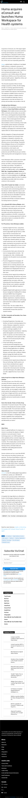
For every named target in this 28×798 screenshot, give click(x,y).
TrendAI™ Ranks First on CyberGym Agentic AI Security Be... (17, 675)
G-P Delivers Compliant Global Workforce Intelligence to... (16, 690)
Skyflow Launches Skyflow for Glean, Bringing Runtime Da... (17, 698)
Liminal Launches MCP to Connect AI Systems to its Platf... (17, 646)
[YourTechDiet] (9, 2)
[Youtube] (2, 793)
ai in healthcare (9, 536)
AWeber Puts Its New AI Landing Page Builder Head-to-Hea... (17, 683)
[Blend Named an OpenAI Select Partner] (6, 653)
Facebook (5, 784)
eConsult (3, 473)
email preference (7, 579)
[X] (2, 790)
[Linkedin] (2, 787)
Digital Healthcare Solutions (18, 536)
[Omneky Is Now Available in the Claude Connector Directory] (6, 661)
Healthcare (12, 538)
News (2, 28)
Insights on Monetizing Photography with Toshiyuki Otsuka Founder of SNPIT (13, 529)
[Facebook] (2, 784)
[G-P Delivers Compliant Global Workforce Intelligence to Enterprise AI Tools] (6, 690)
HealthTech (7, 28)
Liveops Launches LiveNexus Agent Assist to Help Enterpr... (17, 638)
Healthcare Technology (6, 540)
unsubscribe (15, 579)
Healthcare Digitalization (20, 538)
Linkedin (5, 787)
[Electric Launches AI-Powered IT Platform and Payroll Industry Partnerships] (6, 705)
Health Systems (5, 538)
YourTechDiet (12, 797)
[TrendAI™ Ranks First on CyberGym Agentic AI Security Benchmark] (6, 675)
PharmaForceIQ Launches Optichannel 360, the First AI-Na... (17, 668)
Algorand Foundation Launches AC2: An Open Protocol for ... (17, 713)
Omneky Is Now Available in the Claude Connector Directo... (17, 661)
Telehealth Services (5, 542)
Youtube (5, 792)
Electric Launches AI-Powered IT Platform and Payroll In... (17, 705)
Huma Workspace (15, 540)
